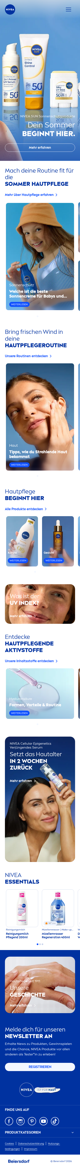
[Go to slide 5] (45, 572)
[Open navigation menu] (68, 9)
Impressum (30, 1148)
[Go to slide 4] (42, 572)
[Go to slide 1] (37, 316)
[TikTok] (55, 1121)
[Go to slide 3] (42, 316)
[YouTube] (43, 1121)
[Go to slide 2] (40, 316)
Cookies (9, 1143)
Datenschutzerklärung (31, 1143)
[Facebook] (9, 1121)
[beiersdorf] (19, 1161)
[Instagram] (20, 1121)
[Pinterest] (32, 1121)
